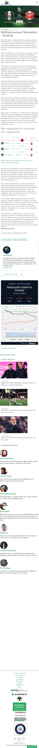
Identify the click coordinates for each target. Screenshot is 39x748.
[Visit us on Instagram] (23, 739)
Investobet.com (21, 743)
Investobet (6, 30)
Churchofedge (19, 677)
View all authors (11, 274)
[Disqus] (19, 598)
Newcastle (23, 240)
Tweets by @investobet (8, 355)
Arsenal (16, 240)
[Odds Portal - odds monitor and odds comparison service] (20, 712)
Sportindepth (19, 681)
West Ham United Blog (19, 673)
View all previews (8, 348)
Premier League (6, 240)
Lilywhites (19, 683)
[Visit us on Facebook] (14, 739)
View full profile (7, 267)
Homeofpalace (19, 675)
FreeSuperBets (19, 679)
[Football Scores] (20, 715)
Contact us (32, 746)
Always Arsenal (19, 685)
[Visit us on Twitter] (19, 739)
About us (19, 741)
